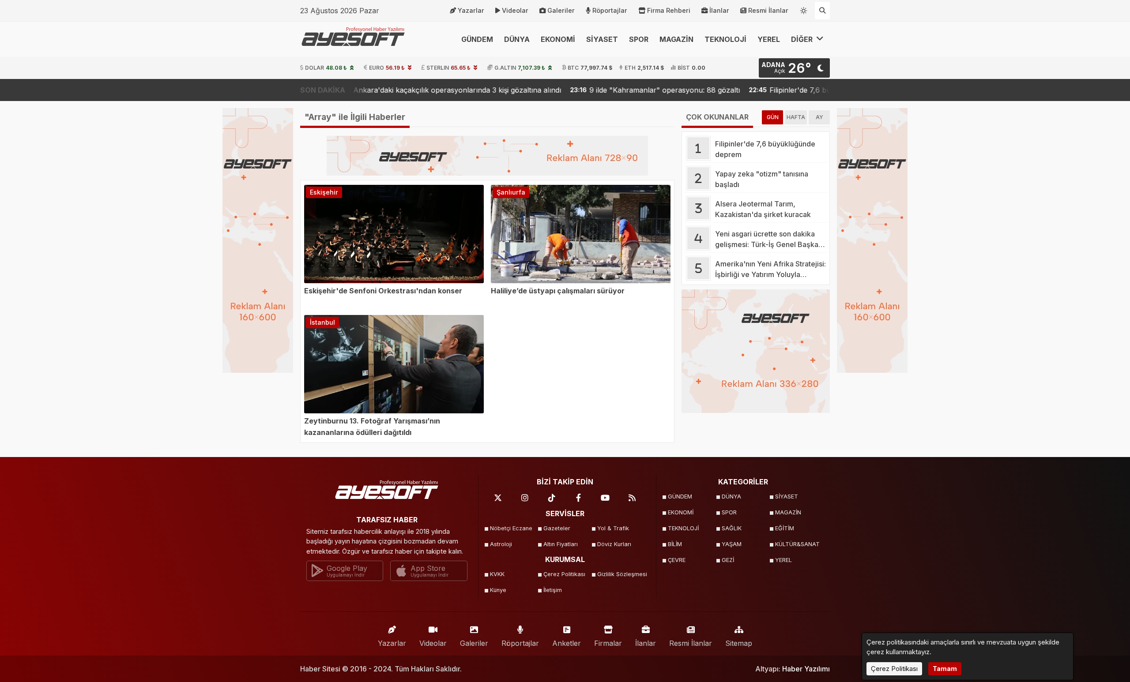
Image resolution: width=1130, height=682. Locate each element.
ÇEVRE (677, 560)
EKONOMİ (558, 39)
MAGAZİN (676, 39)
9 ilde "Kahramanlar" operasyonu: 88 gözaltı (604, 90)
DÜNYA (517, 39)
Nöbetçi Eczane (511, 528)
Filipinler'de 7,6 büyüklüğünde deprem (773, 90)
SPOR (638, 39)
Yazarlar (471, 10)
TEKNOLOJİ (725, 39)
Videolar (515, 10)
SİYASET (602, 39)
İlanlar (719, 10)
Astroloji (501, 544)
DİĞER (802, 39)
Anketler (566, 643)
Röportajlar (609, 10)
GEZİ (728, 560)
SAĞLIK (732, 528)
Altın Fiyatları (560, 544)
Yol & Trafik (613, 528)
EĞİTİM (784, 528)
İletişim (552, 590)
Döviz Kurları (614, 544)
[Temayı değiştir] (804, 9)
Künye (498, 590)
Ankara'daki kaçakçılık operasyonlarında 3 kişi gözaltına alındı (396, 90)
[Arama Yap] (822, 10)
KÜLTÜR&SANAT (797, 544)
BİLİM (675, 544)
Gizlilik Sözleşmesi (621, 574)
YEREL (768, 39)
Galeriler (561, 10)
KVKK (497, 574)
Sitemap (738, 643)
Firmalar (608, 643)
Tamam (945, 668)
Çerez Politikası (564, 574)
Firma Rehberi (668, 10)
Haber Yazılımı (806, 668)
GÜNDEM (477, 39)
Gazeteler (556, 528)
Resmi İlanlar (768, 10)
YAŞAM (732, 544)
